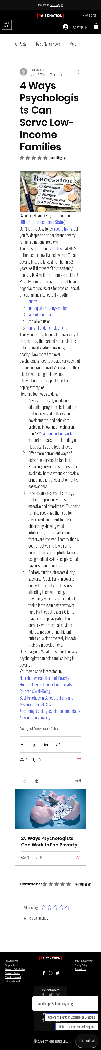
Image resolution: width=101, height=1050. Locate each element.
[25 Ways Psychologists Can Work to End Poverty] (50, 809)
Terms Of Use (80, 969)
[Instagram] (50, 973)
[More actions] (78, 72)
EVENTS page (56, 5)
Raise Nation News (48, 44)
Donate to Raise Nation (15, 969)
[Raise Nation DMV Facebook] (43, 995)
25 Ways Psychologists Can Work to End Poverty (49, 841)
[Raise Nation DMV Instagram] (58, 995)
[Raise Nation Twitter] (50, 995)
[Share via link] (58, 744)
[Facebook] (43, 973)
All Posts (20, 44)
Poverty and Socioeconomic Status (39, 728)
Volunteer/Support (13, 977)
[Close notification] (94, 1000)
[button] (96, 26)
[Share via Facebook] (22, 744)
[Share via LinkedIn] (46, 744)
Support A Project (12, 973)
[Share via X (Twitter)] (34, 744)
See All (78, 780)
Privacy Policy (81, 965)
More (73, 44)
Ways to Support (12, 965)
